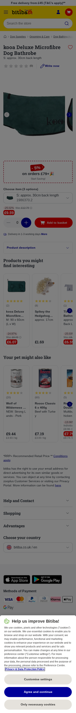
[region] (38, 664)
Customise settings (38, 679)
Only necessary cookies (38, 704)
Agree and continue (38, 692)
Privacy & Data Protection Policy (25, 669)
